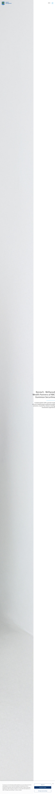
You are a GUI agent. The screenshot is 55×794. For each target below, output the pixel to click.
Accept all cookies (42, 787)
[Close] (53, 784)
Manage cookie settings (42, 790)
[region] (27, 787)
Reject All (42, 784)
